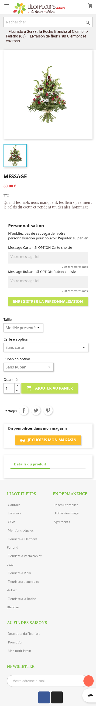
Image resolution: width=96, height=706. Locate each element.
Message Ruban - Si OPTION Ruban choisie (42, 271)
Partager (23, 410)
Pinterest (48, 410)
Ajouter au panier (49, 388)
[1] (88, 681)
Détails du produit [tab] (30, 464)
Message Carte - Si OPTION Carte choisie (40, 247)
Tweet (36, 410)
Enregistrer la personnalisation (48, 301)
